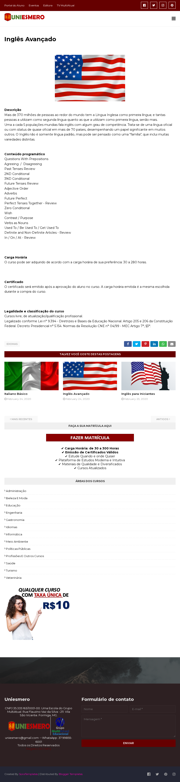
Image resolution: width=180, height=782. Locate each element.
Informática (14, 534)
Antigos (162, 419)
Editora (47, 5)
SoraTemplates (28, 774)
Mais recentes (22, 419)
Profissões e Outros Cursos (25, 556)
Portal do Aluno (14, 5)
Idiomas (12, 344)
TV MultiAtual (65, 5)
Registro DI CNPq (38, 748)
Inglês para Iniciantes (138, 393)
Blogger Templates (71, 774)
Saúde (10, 563)
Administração (16, 491)
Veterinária (14, 577)
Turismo (11, 570)
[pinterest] (172, 5)
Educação (13, 505)
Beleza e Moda (16, 498)
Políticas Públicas (18, 548)
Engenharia (14, 512)
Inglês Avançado (76, 393)
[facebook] (144, 5)
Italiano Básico (15, 393)
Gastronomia (15, 520)
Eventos (34, 5)
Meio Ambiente (17, 541)
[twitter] (153, 5)
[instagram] (162, 5)
